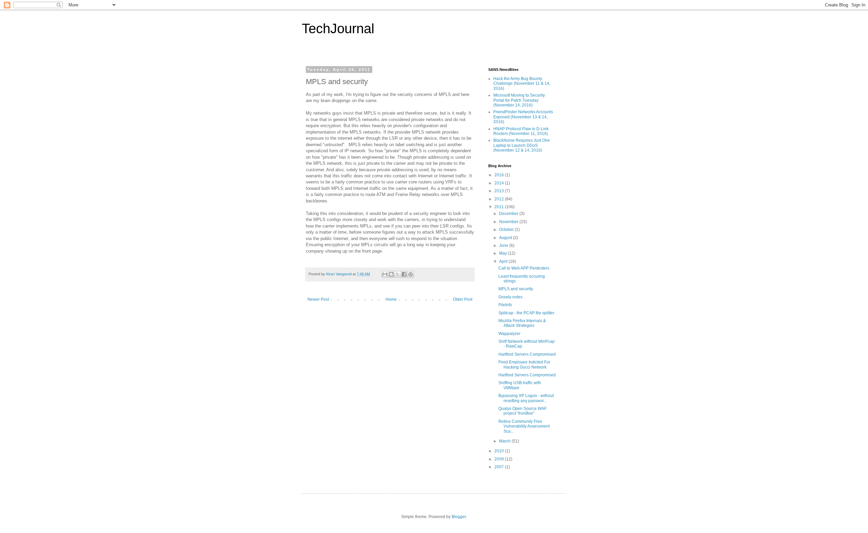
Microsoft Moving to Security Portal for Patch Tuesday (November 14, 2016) (519, 100)
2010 (499, 451)
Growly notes (510, 297)
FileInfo (505, 304)
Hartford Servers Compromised (527, 354)
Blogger (459, 516)
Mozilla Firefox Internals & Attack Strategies (522, 323)
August (506, 237)
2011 (499, 206)
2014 (499, 183)
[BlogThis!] (391, 274)
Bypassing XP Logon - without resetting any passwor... (526, 398)
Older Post (462, 299)
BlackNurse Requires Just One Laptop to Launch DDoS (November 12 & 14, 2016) (521, 145)
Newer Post (318, 299)
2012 (499, 199)
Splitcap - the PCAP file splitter (526, 313)
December (509, 213)
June (504, 245)
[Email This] (384, 274)
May (503, 253)
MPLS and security (515, 289)
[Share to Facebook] (404, 274)
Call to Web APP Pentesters (523, 268)
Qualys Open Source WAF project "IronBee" (522, 411)
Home (391, 299)
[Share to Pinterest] (410, 274)
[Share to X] (397, 274)
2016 (499, 175)
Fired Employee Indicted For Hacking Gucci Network (524, 364)
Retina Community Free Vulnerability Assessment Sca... (524, 426)
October (507, 229)
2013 (499, 191)
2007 (499, 467)
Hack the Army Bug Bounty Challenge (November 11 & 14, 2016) (521, 83)
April (504, 261)
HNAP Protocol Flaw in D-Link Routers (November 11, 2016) (521, 131)
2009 (499, 459)
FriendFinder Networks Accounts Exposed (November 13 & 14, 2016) (523, 117)
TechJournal (338, 28)
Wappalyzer (509, 333)
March (505, 441)
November (509, 221)
